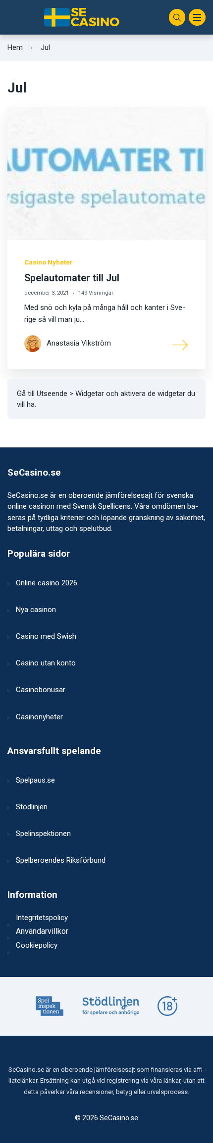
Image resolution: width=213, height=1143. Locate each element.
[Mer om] (181, 344)
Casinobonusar (40, 689)
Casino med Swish (46, 636)
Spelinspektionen (43, 833)
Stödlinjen (32, 806)
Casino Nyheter (48, 262)
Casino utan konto (46, 663)
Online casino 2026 (46, 582)
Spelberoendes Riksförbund (61, 860)
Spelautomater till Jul (71, 278)
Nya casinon (36, 609)
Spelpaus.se (35, 780)
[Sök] (177, 17)
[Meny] (197, 17)
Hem (15, 47)
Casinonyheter (39, 716)
